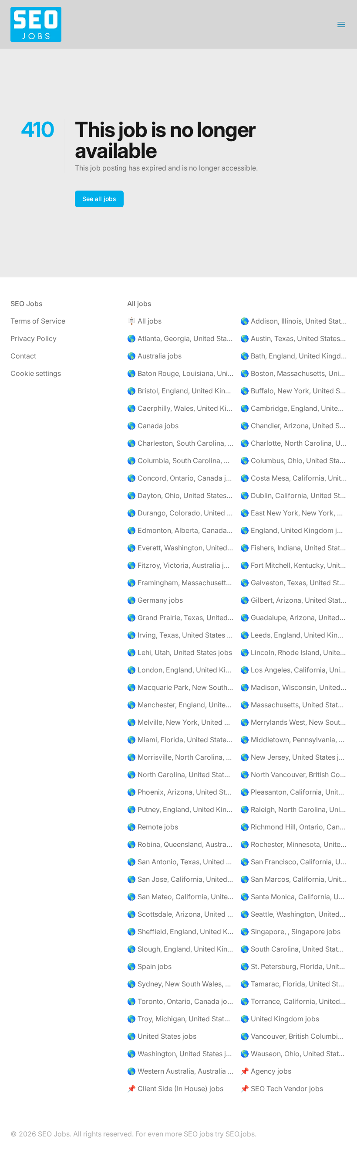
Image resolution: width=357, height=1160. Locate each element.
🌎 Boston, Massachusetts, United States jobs (293, 373)
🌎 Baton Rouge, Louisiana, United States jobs (180, 373)
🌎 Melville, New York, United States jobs (180, 722)
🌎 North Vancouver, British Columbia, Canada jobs (293, 774)
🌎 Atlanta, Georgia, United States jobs (180, 338)
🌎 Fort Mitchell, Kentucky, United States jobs (293, 565)
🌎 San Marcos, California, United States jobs (293, 879)
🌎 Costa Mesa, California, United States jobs (293, 478)
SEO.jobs (240, 1133)
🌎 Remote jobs (152, 826)
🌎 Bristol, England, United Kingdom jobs (180, 390)
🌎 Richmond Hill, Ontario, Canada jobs (293, 826)
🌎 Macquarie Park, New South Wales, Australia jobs (180, 687)
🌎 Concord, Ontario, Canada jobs (180, 478)
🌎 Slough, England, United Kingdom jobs (180, 949)
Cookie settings (35, 373)
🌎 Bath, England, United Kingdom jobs (293, 355)
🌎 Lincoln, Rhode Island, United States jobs (293, 652)
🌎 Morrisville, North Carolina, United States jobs (180, 757)
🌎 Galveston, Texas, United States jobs (293, 582)
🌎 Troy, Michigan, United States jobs (180, 1018)
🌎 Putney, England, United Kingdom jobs (180, 809)
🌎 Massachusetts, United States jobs (293, 704)
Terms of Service (37, 321)
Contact (23, 355)
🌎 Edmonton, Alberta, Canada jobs (180, 530)
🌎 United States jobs (161, 1036)
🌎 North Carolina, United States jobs (180, 774)
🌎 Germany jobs (155, 600)
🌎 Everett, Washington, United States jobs (180, 547)
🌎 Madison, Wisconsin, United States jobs (293, 687)
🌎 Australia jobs (154, 355)
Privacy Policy (33, 338)
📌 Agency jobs (265, 1071)
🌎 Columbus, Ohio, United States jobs (293, 460)
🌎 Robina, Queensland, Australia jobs (180, 844)
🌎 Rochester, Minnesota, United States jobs (293, 844)
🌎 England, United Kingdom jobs (293, 530)
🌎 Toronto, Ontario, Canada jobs (180, 1001)
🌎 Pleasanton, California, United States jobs (293, 792)
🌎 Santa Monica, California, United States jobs (293, 896)
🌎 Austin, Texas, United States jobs (293, 338)
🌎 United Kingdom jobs (279, 1018)
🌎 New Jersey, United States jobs (293, 757)
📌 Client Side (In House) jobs (175, 1088)
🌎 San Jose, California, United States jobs (180, 879)
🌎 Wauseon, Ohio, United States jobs (293, 1053)
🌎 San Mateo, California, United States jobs (180, 896)
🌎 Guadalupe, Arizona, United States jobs (293, 617)
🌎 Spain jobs (149, 966)
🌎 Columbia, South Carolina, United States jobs (180, 460)
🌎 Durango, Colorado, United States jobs (180, 512)
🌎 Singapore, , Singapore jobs (290, 931)
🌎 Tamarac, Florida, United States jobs (293, 983)
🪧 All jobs (144, 321)
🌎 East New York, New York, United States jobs (293, 512)
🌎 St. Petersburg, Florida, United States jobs (293, 966)
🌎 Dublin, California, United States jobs (293, 495)
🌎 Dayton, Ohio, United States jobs (180, 495)
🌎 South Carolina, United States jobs (293, 949)
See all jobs (99, 198)
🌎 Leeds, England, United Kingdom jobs (293, 635)
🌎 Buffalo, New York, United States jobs (293, 390)
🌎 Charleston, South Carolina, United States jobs (180, 443)
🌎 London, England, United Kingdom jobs (180, 669)
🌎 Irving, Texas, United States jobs (180, 635)
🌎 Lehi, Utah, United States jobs (179, 652)
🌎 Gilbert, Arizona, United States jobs (293, 600)
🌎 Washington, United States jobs (180, 1053)
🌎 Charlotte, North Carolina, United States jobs (293, 443)
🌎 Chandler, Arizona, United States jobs (293, 425)
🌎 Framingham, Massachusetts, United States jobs (180, 582)
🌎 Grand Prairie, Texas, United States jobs (180, 617)
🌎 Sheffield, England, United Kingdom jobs (180, 931)
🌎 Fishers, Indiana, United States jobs (293, 547)
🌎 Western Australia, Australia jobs (180, 1071)
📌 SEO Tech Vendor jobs (281, 1088)
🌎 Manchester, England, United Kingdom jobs (180, 704)
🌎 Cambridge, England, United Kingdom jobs (293, 408)
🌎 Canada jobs (152, 425)
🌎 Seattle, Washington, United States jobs (293, 914)
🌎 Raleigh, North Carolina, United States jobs (293, 809)
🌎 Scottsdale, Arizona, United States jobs (180, 914)
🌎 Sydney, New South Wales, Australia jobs (180, 983)
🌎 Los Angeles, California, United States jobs (293, 669)
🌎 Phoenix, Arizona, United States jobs (180, 792)
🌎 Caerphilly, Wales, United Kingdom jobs (180, 408)
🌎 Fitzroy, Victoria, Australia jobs (180, 565)
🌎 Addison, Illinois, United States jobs (293, 321)
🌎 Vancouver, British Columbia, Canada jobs (293, 1036)
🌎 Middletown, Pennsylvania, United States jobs (293, 739)
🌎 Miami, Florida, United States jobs (180, 739)
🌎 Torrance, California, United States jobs (293, 1001)
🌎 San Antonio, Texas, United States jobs (180, 861)
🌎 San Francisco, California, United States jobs (293, 861)
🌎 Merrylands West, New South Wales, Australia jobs (293, 722)
